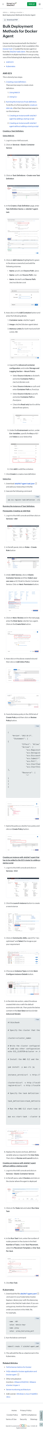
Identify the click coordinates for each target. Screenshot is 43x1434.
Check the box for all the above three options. (26, 406)
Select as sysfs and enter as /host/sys (26, 388)
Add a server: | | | (22, 1395)
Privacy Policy (25, 1410)
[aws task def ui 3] (23, 236)
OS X (8, 1397)
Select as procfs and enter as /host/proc (25, 397)
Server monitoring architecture (18, 1390)
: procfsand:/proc (24, 271)
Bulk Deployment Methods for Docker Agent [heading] (20, 31)
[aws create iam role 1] (23, 533)
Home (14, 1410)
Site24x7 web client (17, 52)
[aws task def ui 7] (25, 453)
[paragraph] (21, 131)
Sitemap (33, 1419)
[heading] (21, 1289)
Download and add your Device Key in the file (20, 485)
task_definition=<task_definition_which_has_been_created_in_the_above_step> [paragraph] (23, 1101)
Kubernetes (10, 66)
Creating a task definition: (16, 82)
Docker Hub (7, 49)
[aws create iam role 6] (23, 675)
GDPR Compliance (28, 1415)
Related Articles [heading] (10, 1363)
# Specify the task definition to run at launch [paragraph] (23, 1093)
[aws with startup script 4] (23, 988)
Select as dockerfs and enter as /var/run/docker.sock (26, 379)
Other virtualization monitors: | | (21, 1382)
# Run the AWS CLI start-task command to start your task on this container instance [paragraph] (23, 1109)
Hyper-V (16, 1385)
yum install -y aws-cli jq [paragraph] (21, 1067)
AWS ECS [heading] (7, 73)
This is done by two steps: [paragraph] (13, 77)
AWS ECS (9, 62)
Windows (20, 1394)
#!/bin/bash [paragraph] (14, 1022)
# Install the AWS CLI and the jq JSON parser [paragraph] (23, 1059)
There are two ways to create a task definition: (19, 89)
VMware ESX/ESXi (21, 1382)
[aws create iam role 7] (23, 701)
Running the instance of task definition (21, 102)
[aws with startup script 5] (23, 1137)
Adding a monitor (16, 12)
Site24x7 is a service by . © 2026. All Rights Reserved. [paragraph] (21, 1427)
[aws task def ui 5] (25, 348)
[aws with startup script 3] (23, 957)
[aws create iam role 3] (23, 601)
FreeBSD (33, 1394)
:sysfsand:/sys (23, 275)
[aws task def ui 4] (25, 297)
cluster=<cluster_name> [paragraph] (19, 1038)
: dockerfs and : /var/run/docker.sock (22, 281)
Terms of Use (11, 1419)
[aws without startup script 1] (23, 1195)
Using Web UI (14, 92)
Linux (27, 1394)
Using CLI (13, 97)
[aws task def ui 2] (23, 192)
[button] (3, 4)
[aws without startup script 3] (23, 1267)
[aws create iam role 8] (23, 811)
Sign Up (32, 4)
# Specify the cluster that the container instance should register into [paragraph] (23, 1030)
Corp (28, 1426)
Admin (5, 12)
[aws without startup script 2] (23, 1225)
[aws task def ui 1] (23, 162)
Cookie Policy (12, 1415)
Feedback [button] (41, 1415)
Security (23, 1419)
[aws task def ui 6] (26, 419)
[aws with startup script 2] (23, 922)
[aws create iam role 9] (23, 843)
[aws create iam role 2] (23, 562)
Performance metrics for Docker (18, 1367)
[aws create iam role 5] (23, 641)
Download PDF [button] (12, 20)
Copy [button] (37, 496)
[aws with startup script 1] (23, 887)
